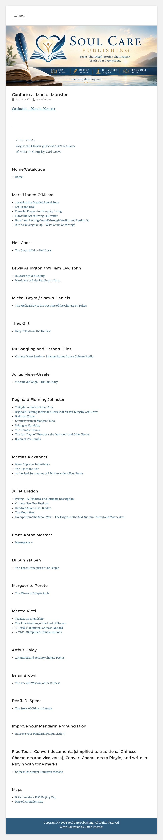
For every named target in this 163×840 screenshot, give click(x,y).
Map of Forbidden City (29, 801)
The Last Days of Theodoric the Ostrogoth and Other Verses (52, 434)
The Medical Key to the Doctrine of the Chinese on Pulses (51, 305)
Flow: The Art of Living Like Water (36, 216)
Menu (21, 16)
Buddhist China (25, 416)
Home (19, 177)
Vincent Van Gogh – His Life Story (36, 382)
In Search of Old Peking (30, 276)
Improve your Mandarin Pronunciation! (40, 733)
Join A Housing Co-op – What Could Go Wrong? (45, 225)
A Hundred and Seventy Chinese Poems (39, 657)
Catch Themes (94, 827)
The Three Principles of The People (37, 568)
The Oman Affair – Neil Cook (33, 250)
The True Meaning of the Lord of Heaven (40, 623)
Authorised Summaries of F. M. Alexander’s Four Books (49, 473)
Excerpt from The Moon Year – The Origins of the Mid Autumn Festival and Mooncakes (69, 517)
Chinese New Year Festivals (32, 503)
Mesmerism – (24, 542)
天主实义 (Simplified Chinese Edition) (38, 632)
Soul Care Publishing (81, 822)
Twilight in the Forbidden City (34, 407)
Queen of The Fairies (28, 439)
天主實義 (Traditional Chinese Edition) (39, 628)
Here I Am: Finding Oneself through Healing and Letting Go (52, 220)
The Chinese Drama (27, 430)
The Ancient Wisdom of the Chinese (37, 683)
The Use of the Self (27, 469)
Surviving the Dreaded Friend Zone (37, 202)
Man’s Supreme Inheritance (32, 464)
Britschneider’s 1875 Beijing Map (35, 797)
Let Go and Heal (25, 207)
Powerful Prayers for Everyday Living (38, 211)
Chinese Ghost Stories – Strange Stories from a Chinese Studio (54, 356)
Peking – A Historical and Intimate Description (44, 499)
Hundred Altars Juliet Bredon (33, 508)
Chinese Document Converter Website (39, 772)
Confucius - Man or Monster (33, 109)
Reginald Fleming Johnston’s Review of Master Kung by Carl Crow (56, 412)
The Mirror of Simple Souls (32, 593)
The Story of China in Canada (33, 708)
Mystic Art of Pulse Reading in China (38, 280)
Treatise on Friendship (29, 618)
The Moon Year (24, 512)
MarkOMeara (44, 99)
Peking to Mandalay (27, 425)
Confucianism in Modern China (35, 421)
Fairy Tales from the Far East (33, 331)
